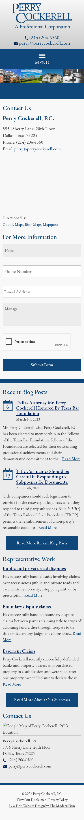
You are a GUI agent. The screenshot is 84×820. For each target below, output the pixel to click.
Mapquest (50, 224)
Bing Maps (33, 224)
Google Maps (13, 224)
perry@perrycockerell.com (44, 43)
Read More (71, 458)
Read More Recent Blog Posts (42, 543)
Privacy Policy (58, 799)
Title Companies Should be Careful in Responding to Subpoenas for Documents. (42, 476)
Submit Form (42, 365)
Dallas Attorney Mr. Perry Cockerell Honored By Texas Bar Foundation (47, 407)
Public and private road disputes (34, 568)
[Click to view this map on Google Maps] (42, 732)
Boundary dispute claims (27, 606)
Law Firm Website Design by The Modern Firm (42, 805)
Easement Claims (19, 651)
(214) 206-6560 (44, 37)
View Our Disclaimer (31, 799)
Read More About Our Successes (42, 699)
